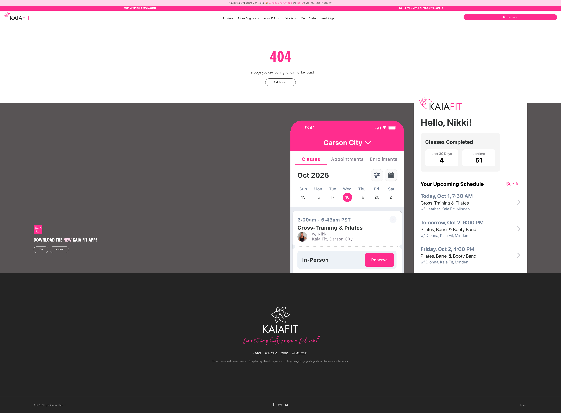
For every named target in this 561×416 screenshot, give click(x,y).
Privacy (523, 405)
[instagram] (280, 405)
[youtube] (286, 405)
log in (300, 3)
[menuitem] (228, 18)
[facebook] (273, 405)
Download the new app (280, 3)
